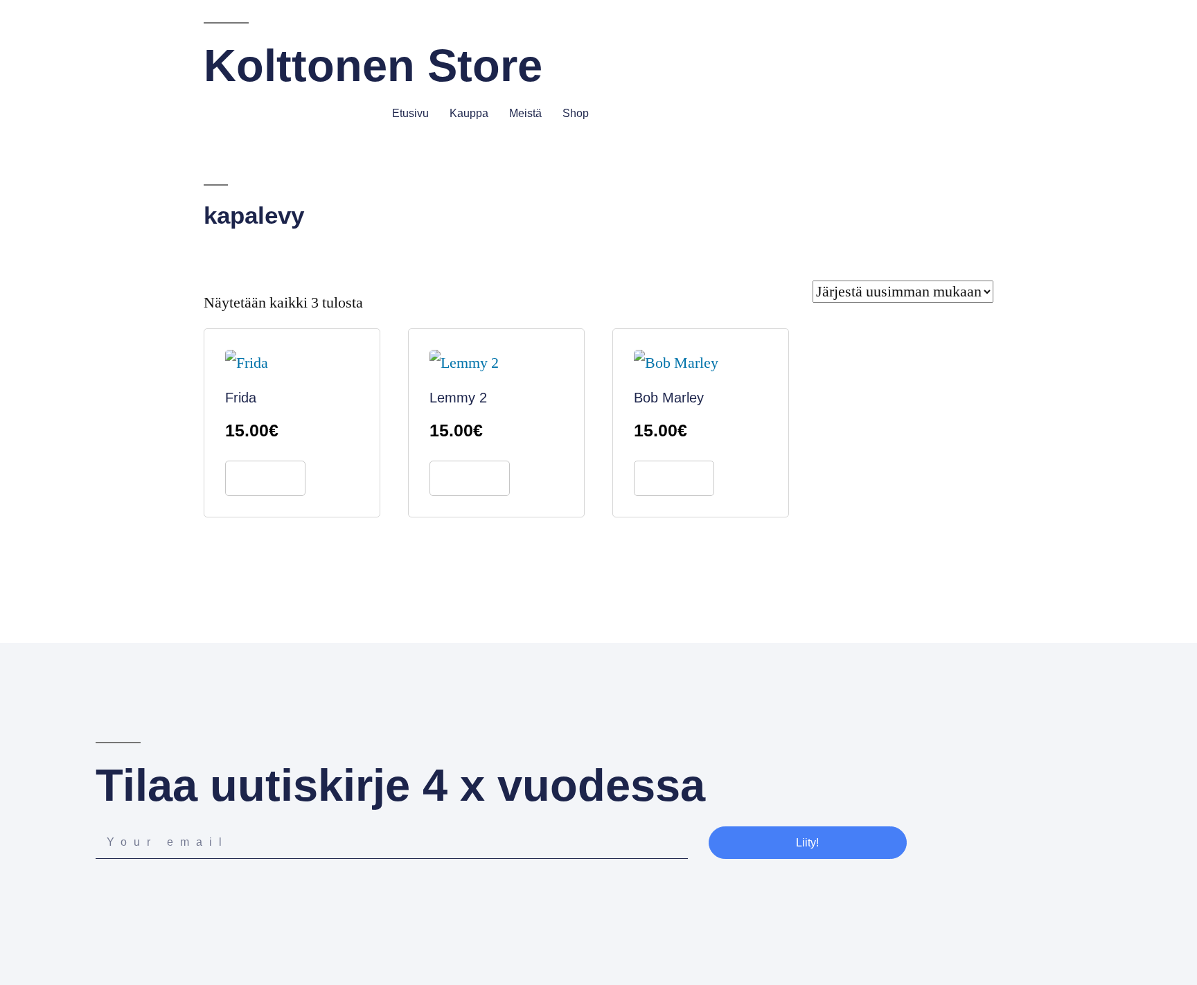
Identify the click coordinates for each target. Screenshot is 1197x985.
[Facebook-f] (103, 894)
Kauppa (469, 113)
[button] (609, 114)
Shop (575, 113)
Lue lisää (265, 478)
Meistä (525, 113)
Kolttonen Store (373, 65)
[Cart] (1095, 113)
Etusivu (410, 113)
